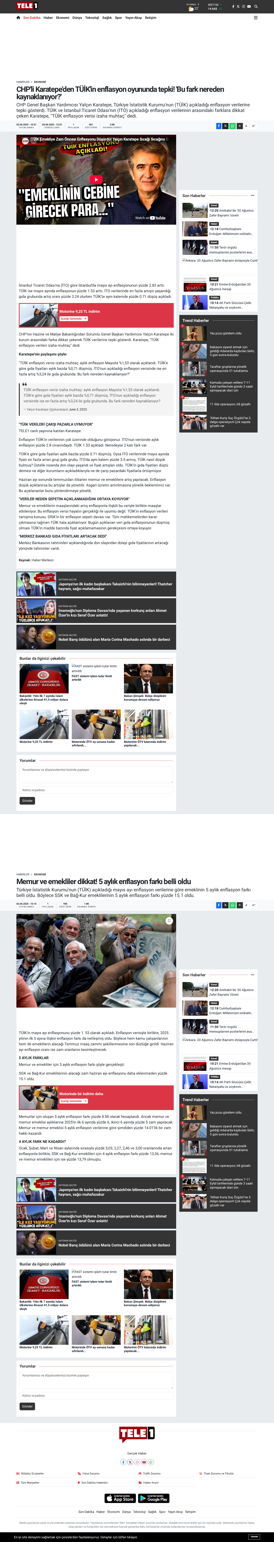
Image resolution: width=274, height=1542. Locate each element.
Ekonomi (62, 18)
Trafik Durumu (151, 1473)
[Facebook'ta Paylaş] (218, 126)
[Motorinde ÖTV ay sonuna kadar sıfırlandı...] (96, 724)
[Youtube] (144, 1462)
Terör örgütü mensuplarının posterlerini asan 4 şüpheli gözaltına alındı (231, 250)
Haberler (22, 81)
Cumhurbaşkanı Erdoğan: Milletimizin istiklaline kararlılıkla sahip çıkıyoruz (231, 231)
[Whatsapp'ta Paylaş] (232, 126)
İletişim (150, 18)
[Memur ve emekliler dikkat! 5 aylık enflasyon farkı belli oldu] (96, 961)
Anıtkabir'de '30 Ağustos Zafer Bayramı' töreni (231, 213)
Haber (48, 18)
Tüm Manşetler (30, 1482)
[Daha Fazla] (240, 126)
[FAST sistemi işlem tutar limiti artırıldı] (96, 668)
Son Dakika (31, 18)
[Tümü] (252, 195)
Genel (214, 205)
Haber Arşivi (151, 1482)
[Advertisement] (137, 51)
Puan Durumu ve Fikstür (219, 1473)
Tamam (254, 1536)
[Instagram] (137, 1462)
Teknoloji (92, 18)
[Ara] (256, 6)
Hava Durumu (91, 1473)
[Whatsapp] (151, 1462)
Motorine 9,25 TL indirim (36, 742)
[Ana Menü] (256, 17)
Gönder (27, 801)
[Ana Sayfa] (19, 17)
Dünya (77, 18)
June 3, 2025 (78, 409)
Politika (215, 297)
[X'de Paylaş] (225, 126)
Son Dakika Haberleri (94, 1482)
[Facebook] (123, 1462)
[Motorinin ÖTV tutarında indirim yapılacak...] (148, 724)
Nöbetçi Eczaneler (32, 1473)
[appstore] (120, 1498)
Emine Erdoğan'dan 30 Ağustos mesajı (230, 287)
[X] (130, 1462)
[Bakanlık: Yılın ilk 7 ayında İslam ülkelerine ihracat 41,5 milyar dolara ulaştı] (44, 678)
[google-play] (153, 1498)
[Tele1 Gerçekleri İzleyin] (27, 7)
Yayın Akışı (133, 18)
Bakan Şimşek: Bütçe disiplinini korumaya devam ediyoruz (145, 697)
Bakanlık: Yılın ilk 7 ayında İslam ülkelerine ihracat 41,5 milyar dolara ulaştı (44, 699)
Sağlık (107, 18)
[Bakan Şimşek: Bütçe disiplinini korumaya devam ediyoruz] (148, 678)
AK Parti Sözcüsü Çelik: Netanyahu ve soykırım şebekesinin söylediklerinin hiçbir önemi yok (230, 305)
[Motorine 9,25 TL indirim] (44, 724)
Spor (118, 18)
